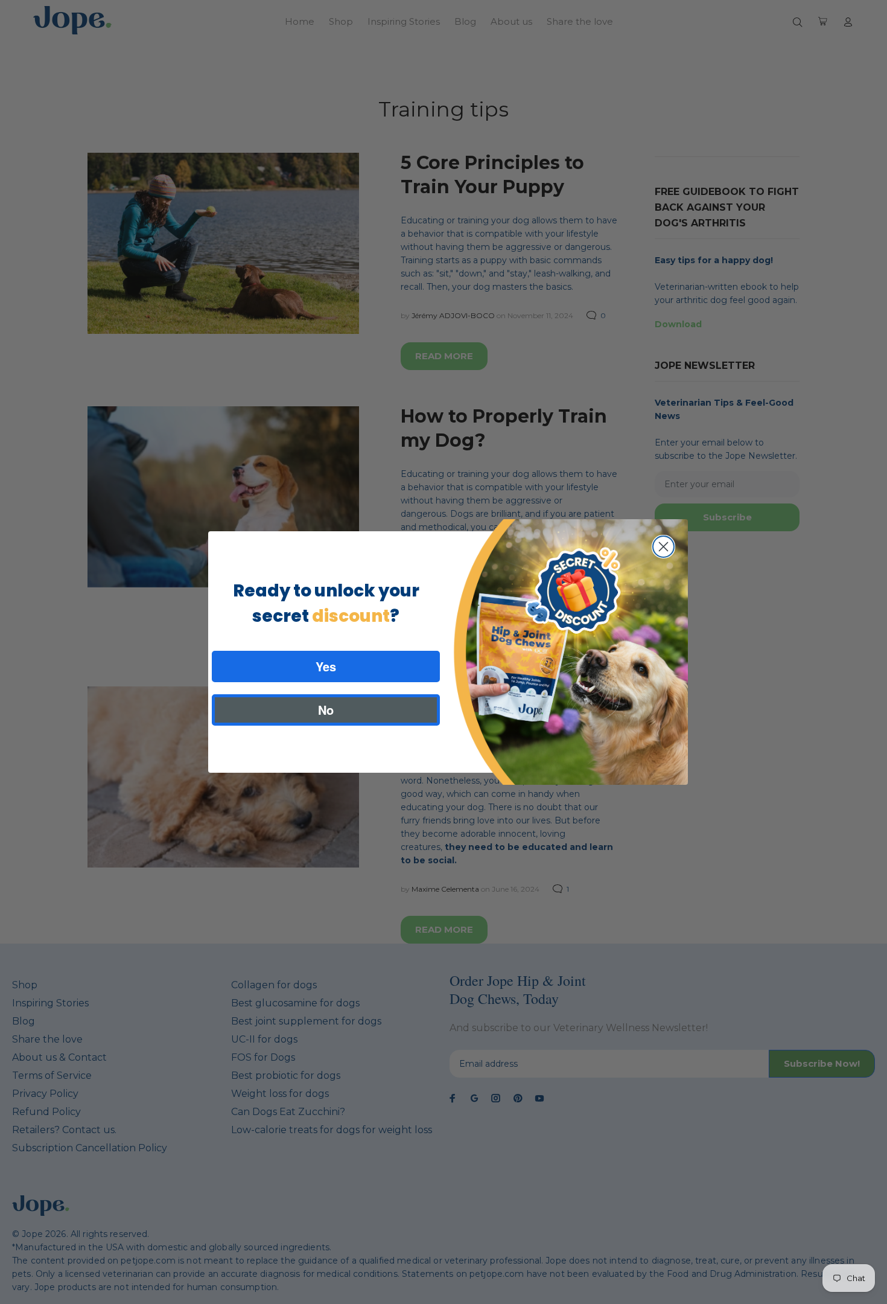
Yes (326, 666)
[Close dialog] (663, 546)
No (326, 709)
